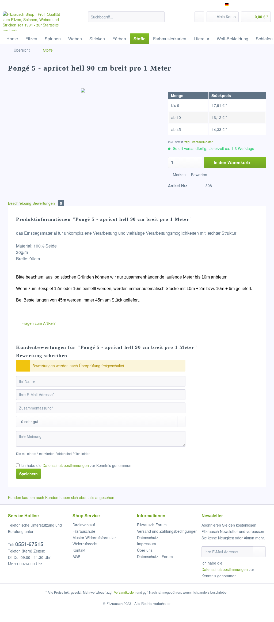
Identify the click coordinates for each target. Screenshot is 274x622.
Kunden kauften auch (26, 497)
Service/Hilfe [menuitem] (256, 4)
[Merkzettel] (199, 16)
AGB (76, 556)
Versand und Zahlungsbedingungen (167, 531)
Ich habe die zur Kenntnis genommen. (76, 465)
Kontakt (79, 550)
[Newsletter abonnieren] (259, 551)
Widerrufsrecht (85, 543)
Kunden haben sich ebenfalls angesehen (79, 497)
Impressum (146, 543)
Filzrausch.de (84, 531)
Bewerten (198, 174)
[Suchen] (160, 16)
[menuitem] (126, 19)
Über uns (145, 550)
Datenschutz (147, 537)
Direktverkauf (84, 524)
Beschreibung (19, 203)
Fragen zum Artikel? (38, 323)
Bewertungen (47, 203)
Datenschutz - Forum (155, 556)
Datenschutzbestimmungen (66, 465)
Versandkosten (125, 592)
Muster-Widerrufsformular (94, 537)
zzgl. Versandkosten (199, 142)
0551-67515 (29, 544)
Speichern (28, 473)
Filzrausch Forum (152, 524)
